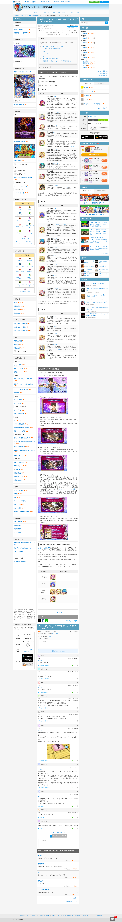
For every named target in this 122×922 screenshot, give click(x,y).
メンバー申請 (17, 532)
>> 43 (39, 674)
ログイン (104, 1)
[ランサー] (30, 213)
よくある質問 (17, 365)
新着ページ (46, 12)
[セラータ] (42, 178)
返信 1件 (41, 806)
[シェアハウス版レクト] (42, 243)
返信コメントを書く (44, 665)
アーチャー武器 (20, 271)
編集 (28, 2)
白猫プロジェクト (93, 116)
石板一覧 (18, 469)
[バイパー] (42, 330)
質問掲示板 (17, 309)
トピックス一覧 (103, 253)
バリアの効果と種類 (19, 424)
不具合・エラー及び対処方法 (21, 511)
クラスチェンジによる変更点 (50, 58)
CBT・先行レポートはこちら (93, 214)
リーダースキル (18, 399)
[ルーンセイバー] (25, 237)
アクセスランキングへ (102, 108)
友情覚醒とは (17, 473)
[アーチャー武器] (20, 270)
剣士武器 (20, 260)
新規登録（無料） (94, 1)
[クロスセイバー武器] (20, 275)
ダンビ (55, 333)
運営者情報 (99, 915)
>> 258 (40, 769)
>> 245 (40, 687)
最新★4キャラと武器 (19, 431)
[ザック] (42, 349)
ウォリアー (20, 215)
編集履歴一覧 (104, 73)
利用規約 (77, 915)
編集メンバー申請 (75, 12)
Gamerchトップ (24, 915)
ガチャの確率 (17, 508)
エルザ (55, 265)
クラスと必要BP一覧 (19, 446)
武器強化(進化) (18, 341)
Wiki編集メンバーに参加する (62, 1)
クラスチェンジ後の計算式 (21, 389)
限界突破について (18, 476)
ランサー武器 (29, 266)
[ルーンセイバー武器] (25, 290)
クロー (55, 354)
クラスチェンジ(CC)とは (20, 323)
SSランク (46, 51)
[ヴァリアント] (20, 231)
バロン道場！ (17, 160)
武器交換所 (17, 348)
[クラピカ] (42, 261)
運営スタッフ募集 (44, 915)
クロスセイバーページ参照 (67, 489)
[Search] (106, 22)
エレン (55, 132)
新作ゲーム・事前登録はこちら (93, 203)
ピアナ (55, 96)
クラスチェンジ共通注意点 (52, 49)
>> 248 (40, 660)
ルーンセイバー (25, 238)
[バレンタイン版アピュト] (53, 579)
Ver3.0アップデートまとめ (21, 29)
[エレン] (42, 136)
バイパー (55, 327)
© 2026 (15, 919)
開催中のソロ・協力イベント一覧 (22, 72)
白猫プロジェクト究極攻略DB (22, 548)
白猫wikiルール (18, 525)
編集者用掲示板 (18, 522)
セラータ (55, 171)
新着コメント (66, 12)
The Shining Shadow (19, 141)
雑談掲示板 (17, 306)
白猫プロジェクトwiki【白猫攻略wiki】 (38, 7)
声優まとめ (17, 504)
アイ (54, 317)
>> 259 (40, 730)
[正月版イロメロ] (42, 295)
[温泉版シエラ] (42, 129)
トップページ (27, 12)
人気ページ (36, 12)
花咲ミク (55, 163)
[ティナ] (42, 119)
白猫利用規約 (17, 529)
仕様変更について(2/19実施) (21, 33)
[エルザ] (42, 271)
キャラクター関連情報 (20, 501)
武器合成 (16, 344)
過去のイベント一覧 (19, 104)
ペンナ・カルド (56, 349)
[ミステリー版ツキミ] (42, 282)
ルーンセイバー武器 (25, 291)
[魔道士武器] (30, 270)
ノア (54, 208)
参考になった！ (72, 27)
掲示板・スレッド (56, 12)
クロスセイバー (20, 226)
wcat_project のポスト (20, 561)
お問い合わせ (55, 915)
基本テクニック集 (18, 368)
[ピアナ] (42, 105)
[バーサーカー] (30, 231)
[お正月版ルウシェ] (42, 145)
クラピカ (55, 255)
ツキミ (55, 275)
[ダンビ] (42, 339)
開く (77, 656)
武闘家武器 (30, 260)
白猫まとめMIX (18, 551)
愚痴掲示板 (90, 62)
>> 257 (40, 796)
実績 (15, 497)
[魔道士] (30, 218)
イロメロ (55, 288)
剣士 (20, 209)
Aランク (45, 56)
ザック (55, 344)
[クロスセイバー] (20, 225)
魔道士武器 (30, 271)
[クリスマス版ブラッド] (42, 252)
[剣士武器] (20, 259)
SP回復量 (16, 393)
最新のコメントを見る (59, 651)
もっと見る (74, 898)
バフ (15, 420)
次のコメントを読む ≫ (58, 832)
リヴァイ (55, 185)
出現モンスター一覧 (19, 413)
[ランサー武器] (30, 264)
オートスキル (17, 403)
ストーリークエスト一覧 (20, 186)
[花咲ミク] (42, 167)
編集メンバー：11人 (47, 1)
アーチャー (20, 220)
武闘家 (29, 209)
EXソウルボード (18, 466)
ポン (88, 65)
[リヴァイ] (42, 189)
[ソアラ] (42, 157)
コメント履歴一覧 (103, 71)
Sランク (45, 53)
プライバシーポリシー (88, 915)
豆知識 (16, 494)
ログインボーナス (18, 490)
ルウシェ (55, 140)
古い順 (50, 636)
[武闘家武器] (30, 259)
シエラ (55, 125)
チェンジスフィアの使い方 (21, 330)
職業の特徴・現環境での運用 (21, 427)
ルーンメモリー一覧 (19, 193)
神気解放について (18, 480)
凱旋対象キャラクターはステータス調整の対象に (57, 61)
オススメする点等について (50, 85)
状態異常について (18, 372)
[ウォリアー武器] (20, 264)
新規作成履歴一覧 (103, 75)
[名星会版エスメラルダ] (42, 232)
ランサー (29, 215)
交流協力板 (17, 313)
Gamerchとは (34, 915)
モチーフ (66, 187)
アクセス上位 (87, 83)
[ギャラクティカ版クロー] (42, 358)
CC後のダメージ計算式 (20, 327)
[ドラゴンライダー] (30, 224)
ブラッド (55, 247)
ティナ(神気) (56, 112)
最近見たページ (87, 190)
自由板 (16, 302)
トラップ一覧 (17, 410)
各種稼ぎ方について (19, 455)
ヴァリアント (19, 233)
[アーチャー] (20, 218)
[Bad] (77, 665)
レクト (55, 238)
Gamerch (16, 2)
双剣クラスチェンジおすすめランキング (53, 46)
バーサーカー (29, 233)
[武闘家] (30, 207)
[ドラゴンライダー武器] (30, 275)
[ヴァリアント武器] (20, 282)
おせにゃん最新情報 (44, 548)
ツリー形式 (55, 633)
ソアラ (55, 149)
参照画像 (71, 146)
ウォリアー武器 (20, 266)
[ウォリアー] (20, 213)
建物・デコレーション (20, 462)
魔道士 (29, 220)
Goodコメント (102, 83)
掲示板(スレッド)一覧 (72, 901)
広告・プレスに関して (67, 915)
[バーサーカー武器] (30, 282)
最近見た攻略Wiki (101, 190)
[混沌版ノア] (42, 217)
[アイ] (42, 322)
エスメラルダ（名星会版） (60, 224)
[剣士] (20, 207)
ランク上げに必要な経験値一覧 (22, 438)
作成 (35, 2)
